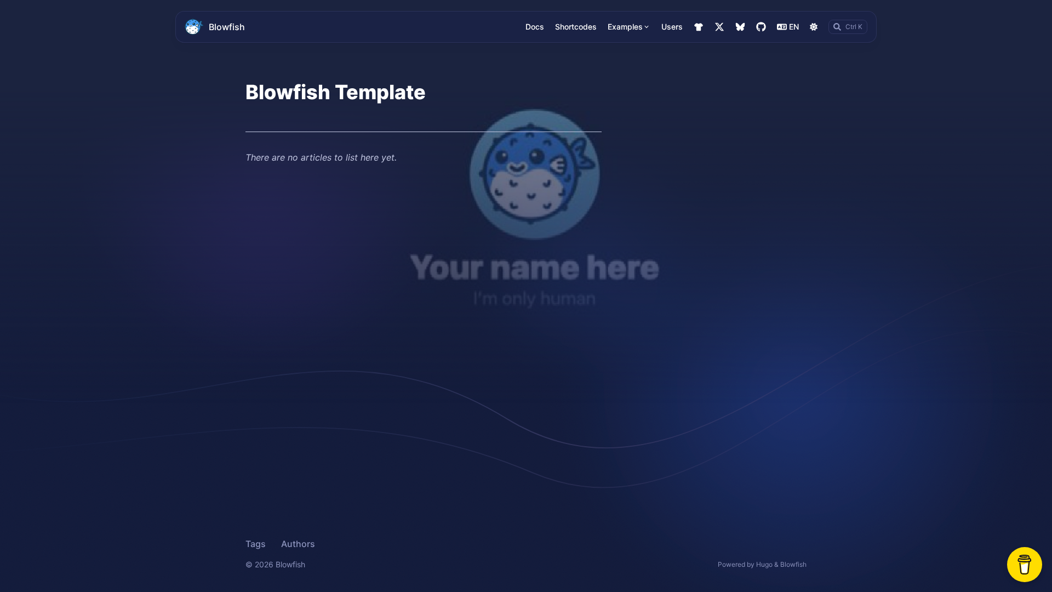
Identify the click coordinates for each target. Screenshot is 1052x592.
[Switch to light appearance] (813, 27)
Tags (255, 543)
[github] (761, 27)
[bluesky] (740, 27)
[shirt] (699, 27)
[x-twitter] (719, 27)
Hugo (764, 564)
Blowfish (227, 26)
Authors (298, 543)
